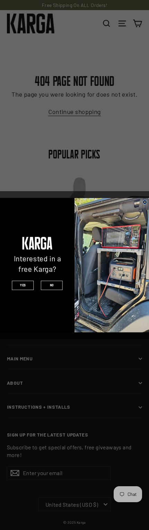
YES (22, 285)
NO (52, 285)
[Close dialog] (145, 202)
